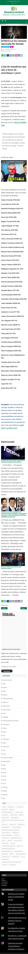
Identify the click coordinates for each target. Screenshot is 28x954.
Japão (9, 840)
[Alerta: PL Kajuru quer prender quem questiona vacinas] (13, 559)
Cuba (21, 814)
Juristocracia (18, 840)
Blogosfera (5, 694)
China (12, 809)
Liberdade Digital (5, 46)
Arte (4, 806)
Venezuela (12, 864)
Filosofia (4, 731)
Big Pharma (11, 806)
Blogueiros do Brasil (14, 12)
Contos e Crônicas (7, 709)
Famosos (5, 728)
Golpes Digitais (6, 739)
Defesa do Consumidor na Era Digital (10, 720)
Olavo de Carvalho (21, 853)
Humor (4, 750)
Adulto (4, 683)
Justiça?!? (5, 843)
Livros (12, 843)
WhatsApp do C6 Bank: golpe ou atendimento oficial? (16, 897)
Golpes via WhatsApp (7, 835)
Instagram (4, 883)
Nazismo (5, 853)
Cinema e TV (5, 702)
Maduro (19, 845)
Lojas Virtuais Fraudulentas (8, 845)
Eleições (4, 824)
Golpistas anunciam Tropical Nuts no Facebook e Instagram (16, 946)
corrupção (5, 814)
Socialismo (5, 859)
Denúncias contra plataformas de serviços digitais (13, 821)
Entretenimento (6, 724)
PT (23, 856)
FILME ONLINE (6, 827)
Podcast (4, 779)
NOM (12, 853)
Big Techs (20, 806)
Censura (6, 605)
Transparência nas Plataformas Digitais (11, 862)
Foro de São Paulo (16, 827)
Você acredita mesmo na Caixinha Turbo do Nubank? (17, 920)
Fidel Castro (21, 824)
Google (16, 835)
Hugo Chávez (5, 837)
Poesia (4, 783)
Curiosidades (5, 716)
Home (3, 878)
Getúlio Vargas (6, 832)
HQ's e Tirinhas (6, 746)
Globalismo (15, 832)
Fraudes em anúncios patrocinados (10, 829)
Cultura (4, 713)
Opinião (4, 776)
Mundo (4, 765)
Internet (4, 753)
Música (4, 768)
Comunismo (19, 812)
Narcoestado (18, 851)
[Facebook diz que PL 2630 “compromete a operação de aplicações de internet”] (13, 453)
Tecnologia (5, 787)
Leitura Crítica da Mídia (8, 757)
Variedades (5, 794)
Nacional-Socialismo (7, 851)
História (4, 742)
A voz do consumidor (7, 680)
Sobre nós (4, 880)
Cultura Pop (5, 817)
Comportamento (6, 705)
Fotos (4, 735)
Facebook (13, 824)
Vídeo (12, 46)
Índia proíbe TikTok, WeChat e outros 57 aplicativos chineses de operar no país (24, 608)
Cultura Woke (15, 817)
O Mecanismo (6, 856)
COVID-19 (13, 814)
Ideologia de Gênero (16, 837)
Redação (14, 49)
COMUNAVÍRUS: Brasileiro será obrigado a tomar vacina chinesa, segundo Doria (5, 608)
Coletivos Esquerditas (7, 812)
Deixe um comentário (6, 50)
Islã (3, 840)
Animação (5, 687)
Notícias (4, 772)
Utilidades (5, 790)
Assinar (7, 671)
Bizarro (4, 691)
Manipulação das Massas (8, 848)
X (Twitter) (4, 882)
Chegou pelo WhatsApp (8, 698)
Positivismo (15, 856)
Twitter (4, 864)
